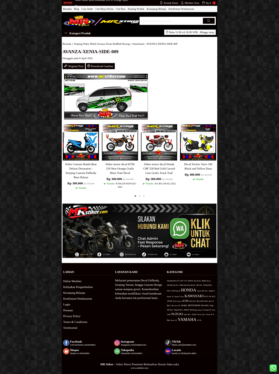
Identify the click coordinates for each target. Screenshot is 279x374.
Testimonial (70, 327)
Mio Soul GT (176, 305)
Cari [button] (209, 23)
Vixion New (201, 314)
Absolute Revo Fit (173, 281)
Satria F (200, 310)
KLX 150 (207, 296)
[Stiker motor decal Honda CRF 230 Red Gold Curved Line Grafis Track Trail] (159, 142)
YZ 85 (199, 320)
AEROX (190, 281)
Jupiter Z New (179, 296)
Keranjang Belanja (156, 8)
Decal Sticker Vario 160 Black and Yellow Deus (198, 166)
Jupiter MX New (202, 291)
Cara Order (87, 8)
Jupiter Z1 (170, 296)
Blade (204, 281)
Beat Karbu (197, 281)
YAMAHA (187, 319)
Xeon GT (174, 320)
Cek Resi (120, 8)
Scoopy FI (207, 310)
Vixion (194, 314)
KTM (185, 300)
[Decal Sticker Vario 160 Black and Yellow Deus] (198, 142)
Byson (209, 281)
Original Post (75, 66)
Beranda (67, 8)
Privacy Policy (72, 316)
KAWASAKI (194, 296)
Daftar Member (72, 281)
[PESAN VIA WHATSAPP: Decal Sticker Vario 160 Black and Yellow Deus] (182, 157)
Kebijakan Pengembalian (78, 287)
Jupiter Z (212, 291)
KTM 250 (192, 301)
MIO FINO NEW (202, 301)
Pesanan (68, 310)
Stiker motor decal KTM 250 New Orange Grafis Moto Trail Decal (120, 168)
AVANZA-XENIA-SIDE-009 (90, 51)
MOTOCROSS (194, 305)
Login (66, 304)
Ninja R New (178, 310)
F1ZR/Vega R (175, 291)
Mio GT (211, 301)
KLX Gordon (177, 301)
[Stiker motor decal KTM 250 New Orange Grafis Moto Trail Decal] (120, 142)
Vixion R (209, 314)
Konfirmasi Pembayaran (181, 8)
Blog (76, 8)
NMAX (186, 310)
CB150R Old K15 (173, 285)
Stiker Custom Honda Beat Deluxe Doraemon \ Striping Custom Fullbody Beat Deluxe (81, 171)
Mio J (169, 305)
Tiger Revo (187, 314)
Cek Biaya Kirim (104, 8)
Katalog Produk (136, 8)
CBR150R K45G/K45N (187, 285)
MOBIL (184, 306)
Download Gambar (101, 66)
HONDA (188, 290)
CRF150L (199, 285)
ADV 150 (183, 281)
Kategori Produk (80, 33)
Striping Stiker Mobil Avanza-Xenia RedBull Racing (102, 43)
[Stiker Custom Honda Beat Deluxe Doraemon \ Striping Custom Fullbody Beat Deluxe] (81, 142)
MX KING (205, 306)
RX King (193, 310)
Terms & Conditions (75, 321)
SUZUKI (177, 314)
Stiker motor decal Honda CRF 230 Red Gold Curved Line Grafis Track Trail (159, 168)
